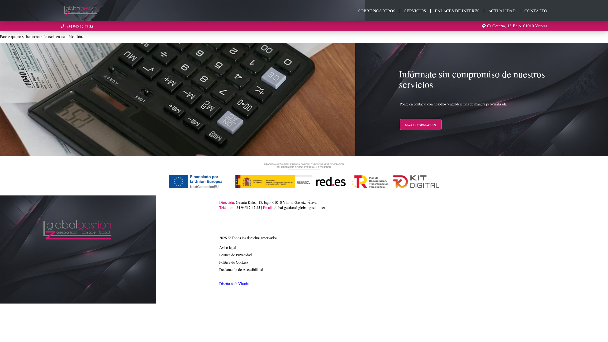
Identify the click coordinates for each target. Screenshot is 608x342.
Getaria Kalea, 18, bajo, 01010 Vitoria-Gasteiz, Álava (276, 202)
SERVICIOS (415, 11)
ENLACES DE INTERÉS (457, 11)
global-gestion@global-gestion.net (299, 207)
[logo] (81, 10)
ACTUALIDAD (502, 11)
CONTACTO (535, 11)
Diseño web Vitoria (234, 283)
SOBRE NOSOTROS (376, 11)
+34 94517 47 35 (247, 207)
